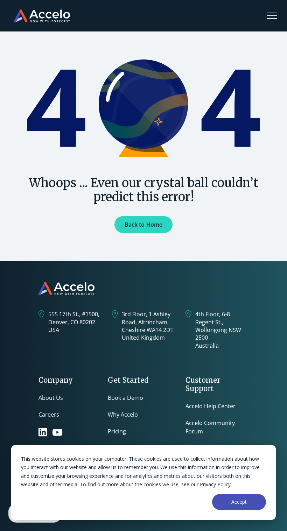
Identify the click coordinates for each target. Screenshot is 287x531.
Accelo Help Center (211, 406)
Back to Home (144, 224)
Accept (239, 501)
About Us (50, 398)
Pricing (117, 431)
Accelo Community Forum (210, 427)
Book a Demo (125, 398)
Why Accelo (123, 414)
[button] (272, 15)
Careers (48, 414)
